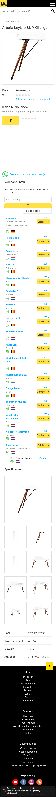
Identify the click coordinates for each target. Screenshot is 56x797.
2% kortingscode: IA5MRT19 (18, 448)
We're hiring (28, 729)
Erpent (9, 241)
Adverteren (28, 719)
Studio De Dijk (13, 291)
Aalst (8, 422)
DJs (28, 680)
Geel (8, 281)
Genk (8, 365)
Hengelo (10, 435)
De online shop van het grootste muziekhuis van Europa (17, 225)
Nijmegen (10, 405)
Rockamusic (12, 237)
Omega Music (13, 388)
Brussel (9, 348)
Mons (8, 392)
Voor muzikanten (28, 751)
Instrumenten (28, 683)
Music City (11, 344)
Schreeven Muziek (16, 401)
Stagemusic (12, 251)
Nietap (9, 378)
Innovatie (28, 687)
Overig (28, 697)
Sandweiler (11, 255)
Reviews (28, 690)
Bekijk (40, 221)
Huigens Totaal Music (17, 431)
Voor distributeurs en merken (28, 726)
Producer (28, 676)
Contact (41, 241)
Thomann (11, 218)
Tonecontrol (12, 445)
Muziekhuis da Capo (17, 374)
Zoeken (53, 11)
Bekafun (10, 304)
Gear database (11, 21)
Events (28, 693)
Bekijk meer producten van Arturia (33, 99)
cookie (26, 790)
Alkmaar (9, 295)
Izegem (9, 308)
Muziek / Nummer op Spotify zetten (28, 765)
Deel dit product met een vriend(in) (28, 174)
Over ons (28, 716)
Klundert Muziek (14, 331)
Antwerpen (11, 268)
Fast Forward (13, 318)
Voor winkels (28, 722)
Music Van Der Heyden (18, 278)
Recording (28, 762)
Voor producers (28, 748)
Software (28, 758)
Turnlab (10, 264)
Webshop (28, 700)
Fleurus (9, 321)
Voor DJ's (28, 755)
